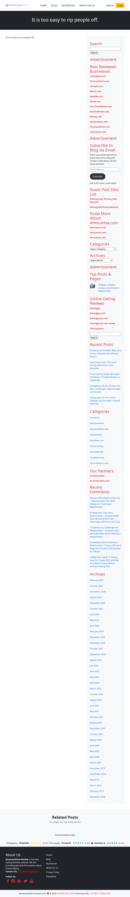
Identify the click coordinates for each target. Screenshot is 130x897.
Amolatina (95, 417)
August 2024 (96, 597)
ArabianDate (96, 434)
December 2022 (97, 637)
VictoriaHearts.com (99, 81)
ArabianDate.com (99, 121)
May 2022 (94, 677)
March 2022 (95, 688)
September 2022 (98, 654)
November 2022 (97, 643)
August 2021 (96, 700)
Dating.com (96, 116)
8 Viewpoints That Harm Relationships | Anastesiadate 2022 (104, 515)
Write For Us (52, 867)
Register (110, 5)
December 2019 (97, 768)
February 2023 (97, 631)
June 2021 (94, 705)
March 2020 (95, 762)
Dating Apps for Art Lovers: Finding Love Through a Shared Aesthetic (105, 400)
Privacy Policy (52, 872)
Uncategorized (97, 457)
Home (49, 855)
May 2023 (94, 620)
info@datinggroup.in (29, 871)
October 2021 (96, 694)
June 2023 (94, 614)
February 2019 (97, 791)
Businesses (51, 863)
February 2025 (97, 580)
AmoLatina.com (98, 131)
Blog (48, 859)
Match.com (95, 91)
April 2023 (94, 625)
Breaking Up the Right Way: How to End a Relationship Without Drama (105, 353)
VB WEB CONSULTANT (100, 893)
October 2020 (96, 734)
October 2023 (96, 608)
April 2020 (94, 757)
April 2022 (94, 682)
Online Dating (96, 446)
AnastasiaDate (97, 423)
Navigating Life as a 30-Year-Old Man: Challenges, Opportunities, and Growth (105, 388)
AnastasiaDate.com (100, 126)
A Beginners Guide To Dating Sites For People (105, 548)
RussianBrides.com (99, 111)
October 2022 (96, 648)
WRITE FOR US (87, 5)
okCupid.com (96, 86)
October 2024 (96, 586)
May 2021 (94, 711)
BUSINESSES (68, 5)
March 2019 (95, 785)
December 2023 (97, 603)
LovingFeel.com (98, 76)
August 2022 (96, 660)
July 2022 (94, 665)
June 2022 (94, 671)
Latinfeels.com (97, 440)
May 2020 (94, 751)
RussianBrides (96, 451)
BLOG (54, 5)
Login (120, 5)
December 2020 (97, 728)
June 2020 (94, 745)
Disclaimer (51, 876)
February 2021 (97, 717)
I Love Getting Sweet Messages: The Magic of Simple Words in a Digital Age (105, 377)
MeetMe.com (96, 96)
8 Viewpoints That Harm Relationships (102, 504)
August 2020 (96, 739)
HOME (43, 5)
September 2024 (98, 591)
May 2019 (94, 779)
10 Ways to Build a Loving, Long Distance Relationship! (108, 287)
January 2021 (96, 722)
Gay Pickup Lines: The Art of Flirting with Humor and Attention (103, 365)
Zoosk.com (95, 101)
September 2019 (98, 774)
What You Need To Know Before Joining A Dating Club (104, 563)
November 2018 (97, 796)
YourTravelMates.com (101, 106)
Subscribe (97, 176)
